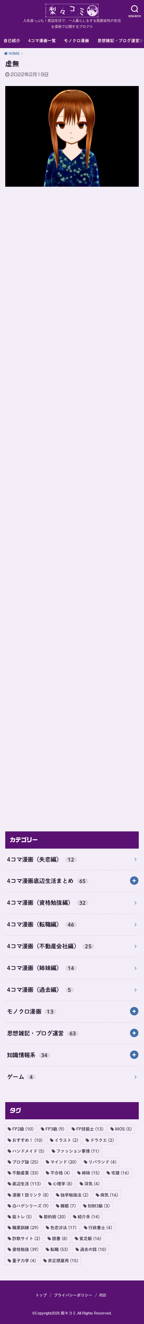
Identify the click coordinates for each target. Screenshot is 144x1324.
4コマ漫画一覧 (42, 40)
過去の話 (93, 1249)
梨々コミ (68, 1313)
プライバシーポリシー (73, 1295)
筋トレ (22, 1216)
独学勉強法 (74, 1195)
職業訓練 (25, 1227)
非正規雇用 (63, 1260)
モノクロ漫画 (76, 40)
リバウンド (102, 1162)
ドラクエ (102, 1140)
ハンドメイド (28, 1151)
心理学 (62, 1183)
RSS (102, 1295)
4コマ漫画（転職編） (40, 924)
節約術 (55, 1216)
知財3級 (99, 1206)
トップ (41, 1295)
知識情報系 (27, 1055)
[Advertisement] (72, 506)
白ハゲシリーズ (30, 1206)
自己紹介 (11, 40)
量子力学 (24, 1260)
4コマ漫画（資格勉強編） (46, 902)
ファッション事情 (77, 1151)
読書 (59, 1238)
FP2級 (23, 1129)
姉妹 (91, 1173)
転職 (59, 1249)
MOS (123, 1129)
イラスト (66, 1140)
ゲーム (20, 1077)
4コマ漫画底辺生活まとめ (46, 881)
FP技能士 (89, 1129)
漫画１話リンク (30, 1195)
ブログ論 (25, 1162)
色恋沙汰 (63, 1227)
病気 (109, 1195)
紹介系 (89, 1216)
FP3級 (54, 1129)
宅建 (120, 1173)
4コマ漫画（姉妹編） (40, 968)
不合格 (60, 1173)
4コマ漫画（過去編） (39, 990)
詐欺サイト (26, 1238)
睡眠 (68, 1206)
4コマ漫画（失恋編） (40, 859)
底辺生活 (26, 1183)
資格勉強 (25, 1249)
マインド (63, 1162)
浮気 (92, 1183)
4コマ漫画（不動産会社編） (49, 946)
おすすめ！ (27, 1140)
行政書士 (100, 1227)
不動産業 (25, 1173)
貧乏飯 (90, 1238)
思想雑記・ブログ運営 (118, 40)
